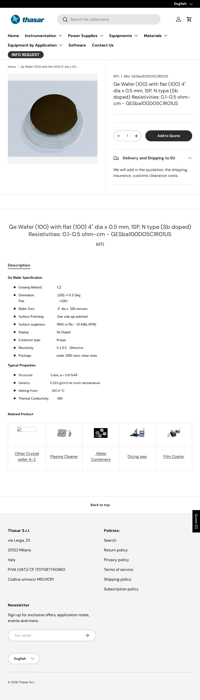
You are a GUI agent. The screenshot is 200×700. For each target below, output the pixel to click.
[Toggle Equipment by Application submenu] (61, 45)
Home (13, 35)
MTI (116, 76)
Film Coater (173, 456)
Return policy (116, 550)
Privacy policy (116, 559)
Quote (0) (196, 521)
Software (77, 45)
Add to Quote (169, 136)
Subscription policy (121, 589)
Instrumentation (40, 35)
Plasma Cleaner (64, 456)
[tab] (19, 265)
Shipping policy (117, 579)
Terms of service (118, 569)
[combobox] (109, 19)
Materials (153, 35)
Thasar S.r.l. (26, 682)
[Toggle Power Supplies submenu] (101, 35)
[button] (189, 19)
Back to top (100, 505)
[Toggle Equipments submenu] (136, 35)
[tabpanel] (100, 372)
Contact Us (103, 45)
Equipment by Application (32, 45)
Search (110, 540)
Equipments (120, 35)
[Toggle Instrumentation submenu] (60, 35)
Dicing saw (137, 456)
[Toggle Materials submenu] (166, 35)
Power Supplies (83, 35)
